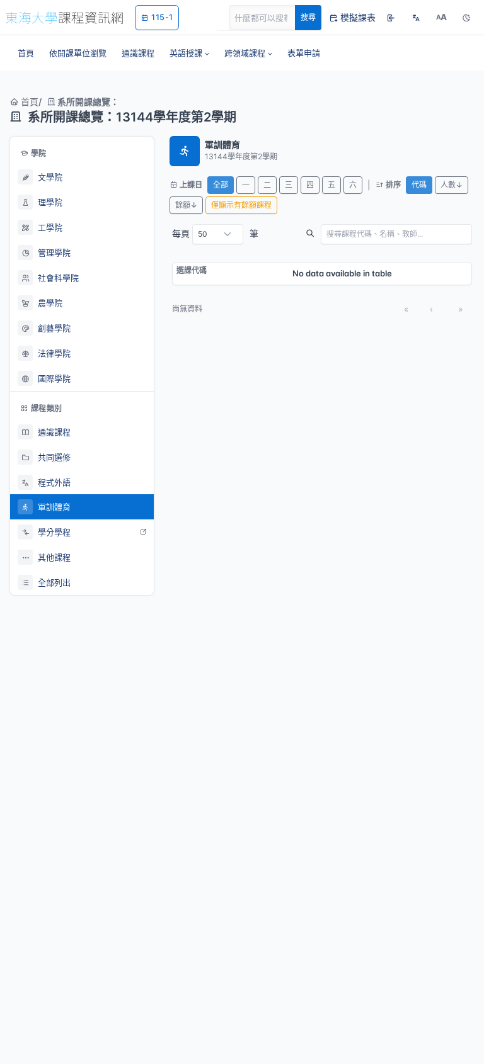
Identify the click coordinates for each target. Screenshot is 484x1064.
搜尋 (308, 17)
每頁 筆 (215, 233)
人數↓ (452, 185)
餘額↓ (186, 205)
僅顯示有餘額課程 (241, 205)
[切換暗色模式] (466, 17)
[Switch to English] (416, 17)
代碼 (419, 185)
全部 (220, 185)
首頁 (28, 101)
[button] (189, 52)
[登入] (390, 17)
